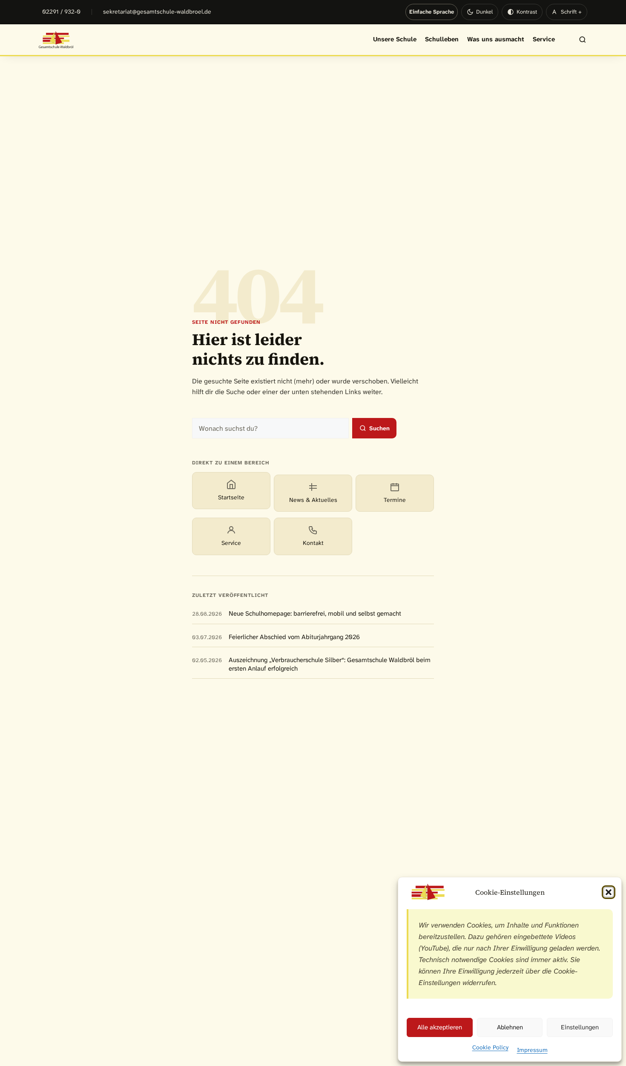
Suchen (379, 428)
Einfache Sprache (431, 11)
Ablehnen (510, 1027)
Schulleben (442, 39)
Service (544, 39)
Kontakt (313, 543)
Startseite (231, 497)
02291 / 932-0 (61, 11)
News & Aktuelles (313, 500)
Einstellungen (580, 1027)
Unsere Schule (394, 39)
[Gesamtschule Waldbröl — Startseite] (56, 39)
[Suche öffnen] (578, 40)
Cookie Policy (490, 1047)
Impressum (532, 1050)
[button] (608, 892)
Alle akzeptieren (439, 1027)
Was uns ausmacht (495, 39)
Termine (395, 500)
